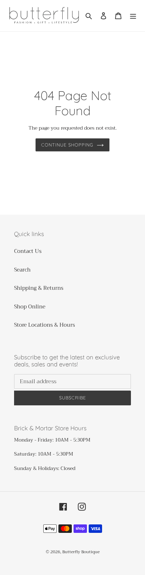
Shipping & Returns (38, 288)
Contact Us (28, 251)
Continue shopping (67, 145)
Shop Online (29, 306)
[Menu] (133, 15)
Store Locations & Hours (44, 324)
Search (22, 269)
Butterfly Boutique (81, 551)
